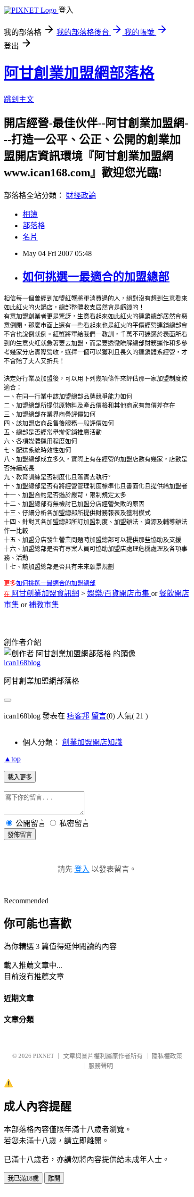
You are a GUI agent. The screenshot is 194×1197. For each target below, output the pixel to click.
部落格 (34, 226)
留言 (98, 716)
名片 (30, 237)
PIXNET (43, 1055)
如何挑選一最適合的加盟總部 (96, 277)
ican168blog (22, 663)
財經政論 (81, 195)
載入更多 (20, 777)
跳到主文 (19, 99)
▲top (12, 759)
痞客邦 (78, 716)
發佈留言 (20, 834)
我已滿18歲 (23, 1178)
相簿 (30, 214)
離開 (54, 1178)
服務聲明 (101, 1065)
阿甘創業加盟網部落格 (79, 73)
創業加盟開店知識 (92, 742)
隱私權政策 (167, 1055)
